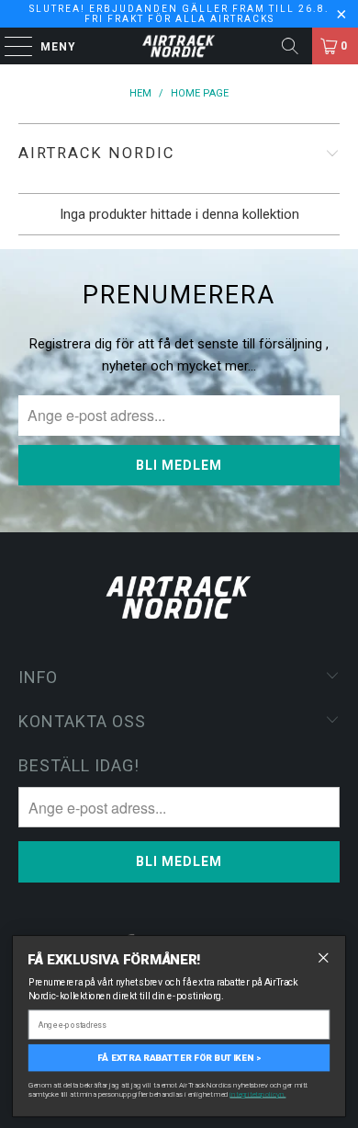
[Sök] (290, 46)
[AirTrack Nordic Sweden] (179, 46)
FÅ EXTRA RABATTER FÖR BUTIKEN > (179, 1057)
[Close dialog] (323, 957)
